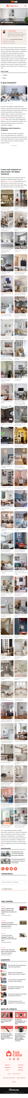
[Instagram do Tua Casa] (10, 1059)
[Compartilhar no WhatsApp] (3, 868)
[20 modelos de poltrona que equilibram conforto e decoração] (4, 988)
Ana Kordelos (12, 31)
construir (20, 1065)
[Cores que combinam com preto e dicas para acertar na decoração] (4, 995)
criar (7, 1070)
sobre (9, 1073)
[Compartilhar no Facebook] (11, 868)
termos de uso (16, 1073)
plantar (20, 1067)
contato (14, 1081)
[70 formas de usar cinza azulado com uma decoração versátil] (4, 1002)
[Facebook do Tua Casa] (14, 1059)
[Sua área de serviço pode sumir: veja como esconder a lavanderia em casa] (4, 966)
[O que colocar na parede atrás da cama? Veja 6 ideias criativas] (4, 980)
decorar (7, 1065)
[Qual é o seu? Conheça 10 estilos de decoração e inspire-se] (4, 973)
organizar (7, 1067)
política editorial (21, 1077)
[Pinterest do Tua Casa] (18, 1059)
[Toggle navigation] (25, 6)
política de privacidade (9, 1077)
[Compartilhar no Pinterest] (7, 868)
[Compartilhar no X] (15, 868)
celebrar (20, 1070)
